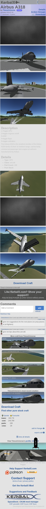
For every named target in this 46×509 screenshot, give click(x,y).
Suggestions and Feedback (23, 491)
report (39, 319)
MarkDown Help (5, 314)
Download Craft (23, 283)
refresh (38, 311)
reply (43, 319)
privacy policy (28, 481)
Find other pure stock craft (15, 410)
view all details (24, 437)
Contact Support (23, 478)
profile (28, 441)
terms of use (17, 481)
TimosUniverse (9, 10)
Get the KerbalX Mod (23, 485)
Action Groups (38, 12)
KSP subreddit (14, 504)
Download (40, 14)
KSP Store (33, 504)
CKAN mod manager (29, 501)
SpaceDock (13, 501)
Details (42, 9)
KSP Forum (24, 504)
